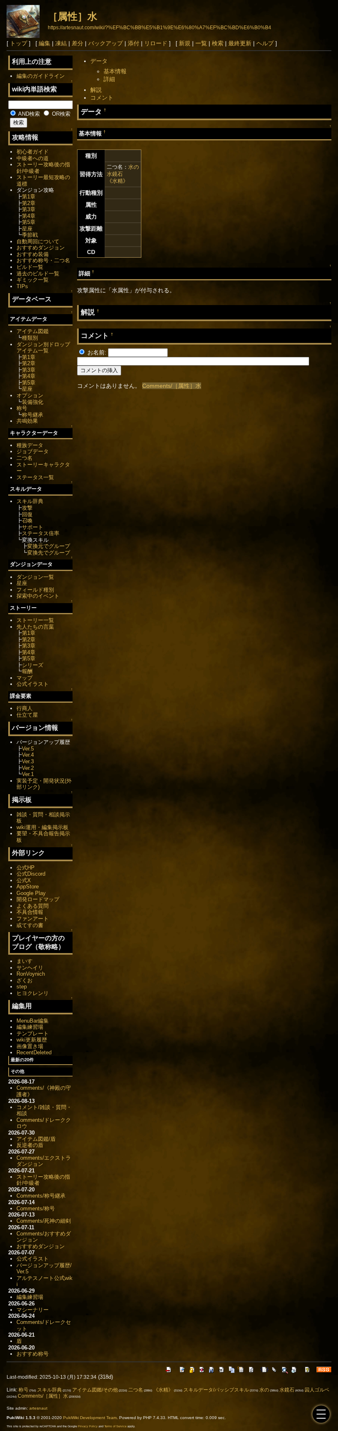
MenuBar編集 (32, 1021)
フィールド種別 (35, 590)
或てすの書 (29, 925)
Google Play (31, 893)
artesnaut (38, 1408)
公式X (23, 880)
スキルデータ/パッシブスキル (216, 1389)
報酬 (27, 671)
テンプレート (32, 1033)
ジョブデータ (32, 451)
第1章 (28, 196)
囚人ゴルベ (317, 1389)
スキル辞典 (29, 501)
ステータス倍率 (40, 533)
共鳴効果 (27, 421)
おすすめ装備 (32, 254)
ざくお (24, 980)
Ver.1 (28, 774)
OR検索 (60, 114)
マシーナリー (32, 1310)
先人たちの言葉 (35, 627)
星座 (27, 229)
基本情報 (115, 71)
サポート (32, 527)
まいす (24, 961)
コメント (101, 97)
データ (99, 61)
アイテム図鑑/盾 (36, 1139)
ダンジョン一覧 (35, 577)
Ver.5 (28, 749)
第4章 (28, 216)
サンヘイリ (29, 968)
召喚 (27, 520)
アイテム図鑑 (32, 331)
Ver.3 (28, 761)
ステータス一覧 (35, 477)
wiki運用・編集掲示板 (42, 827)
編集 (44, 43)
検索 (217, 43)
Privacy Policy (88, 1426)
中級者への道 (32, 158)
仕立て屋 (27, 715)
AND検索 (28, 114)
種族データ (29, 445)
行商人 (24, 708)
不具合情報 (29, 912)
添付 (133, 43)
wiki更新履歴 (31, 1040)
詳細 (109, 79)
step (21, 987)
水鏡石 (115, 174)
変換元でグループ (48, 546)
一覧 (201, 43)
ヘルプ (265, 43)
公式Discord (30, 874)
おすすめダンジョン (40, 248)
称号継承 (32, 415)
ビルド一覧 (29, 267)
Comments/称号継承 (41, 1196)
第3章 (28, 209)
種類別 (30, 338)
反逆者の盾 (29, 1145)
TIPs (22, 286)
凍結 (61, 43)
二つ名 (24, 458)
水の (133, 167)
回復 (27, 514)
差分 (77, 43)
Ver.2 (28, 768)
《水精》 (117, 181)
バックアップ (105, 43)
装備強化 (32, 402)
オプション (29, 395)
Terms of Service (115, 1426)
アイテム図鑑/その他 (95, 1389)
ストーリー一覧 (35, 620)
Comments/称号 (35, 1208)
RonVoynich (30, 974)
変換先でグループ (48, 553)
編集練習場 (29, 1027)
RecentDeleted (34, 1052)
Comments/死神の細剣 (43, 1221)
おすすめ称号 (32, 1354)
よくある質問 (32, 906)
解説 (96, 89)
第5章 (28, 222)
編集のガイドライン (40, 76)
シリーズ (32, 665)
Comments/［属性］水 (171, 385)
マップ (24, 678)
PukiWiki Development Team (90, 1417)
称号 (21, 408)
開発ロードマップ (37, 899)
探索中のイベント (37, 596)
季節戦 (30, 235)
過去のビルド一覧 (37, 273)
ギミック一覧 (32, 280)
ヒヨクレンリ (32, 993)
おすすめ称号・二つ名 (43, 260)
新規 (184, 43)
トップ (18, 43)
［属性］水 (72, 16)
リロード (155, 43)
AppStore (27, 886)
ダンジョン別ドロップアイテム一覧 (43, 347)
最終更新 (239, 43)
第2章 (28, 203)
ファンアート (32, 919)
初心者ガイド (32, 152)
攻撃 (27, 508)
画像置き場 (29, 1046)
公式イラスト (32, 684)
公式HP (25, 868)
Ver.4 (28, 755)
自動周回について (37, 241)
